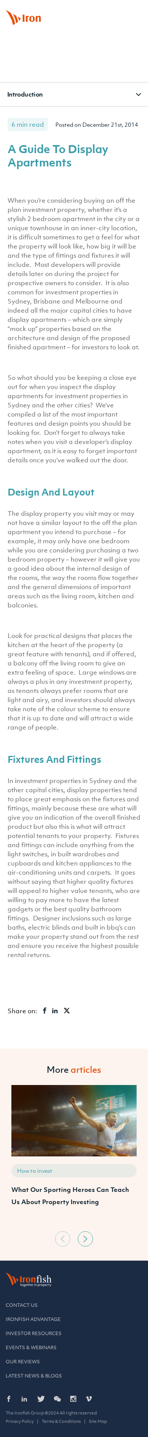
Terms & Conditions (61, 1421)
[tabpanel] (74, 1156)
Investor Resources (33, 1333)
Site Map (98, 1421)
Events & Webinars (31, 1347)
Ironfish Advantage (33, 1319)
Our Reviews (23, 1361)
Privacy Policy (20, 1421)
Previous (62, 1238)
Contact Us (22, 1305)
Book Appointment (55, 9)
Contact (94, 9)
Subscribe (125, 9)
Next (85, 1238)
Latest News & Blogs (34, 1375)
